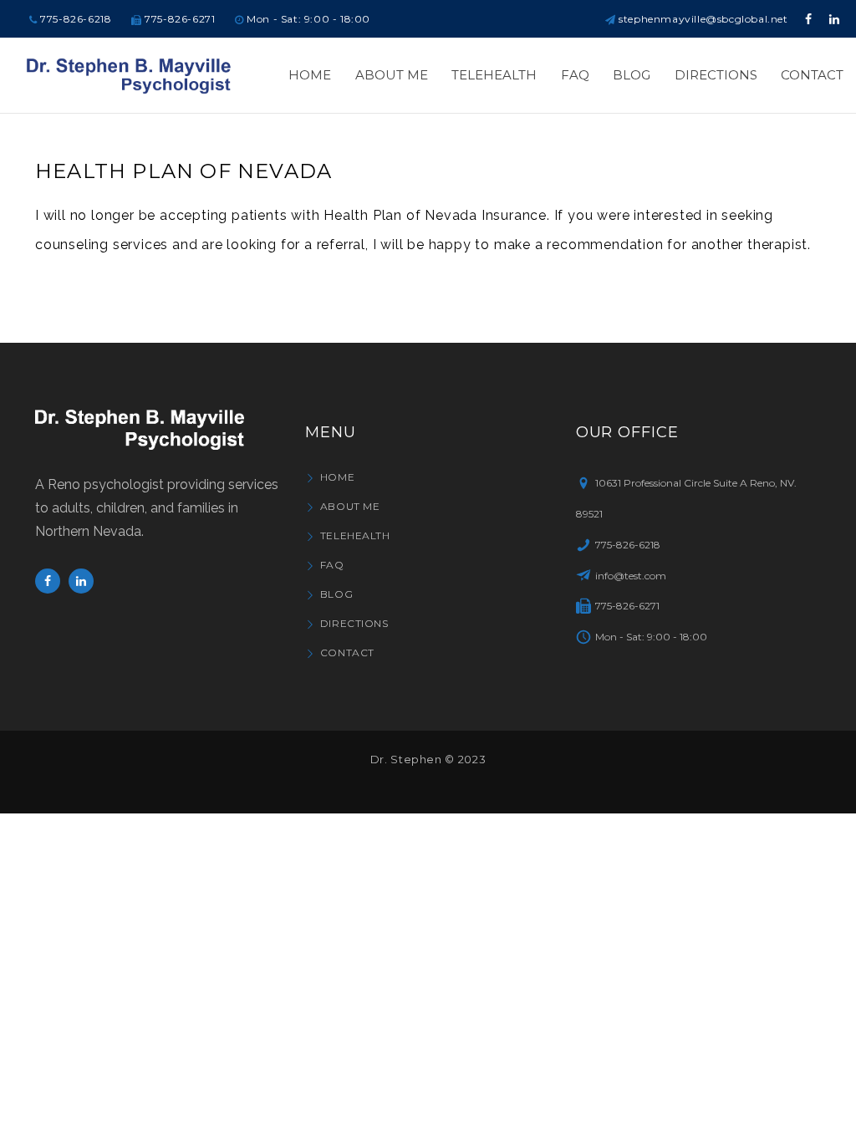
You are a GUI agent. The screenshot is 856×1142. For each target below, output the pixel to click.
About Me (350, 506)
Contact (347, 652)
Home (337, 477)
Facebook (47, 581)
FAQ (332, 564)
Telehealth (355, 535)
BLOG (336, 594)
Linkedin (81, 581)
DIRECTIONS (354, 623)
